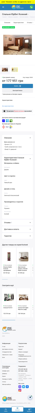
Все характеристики (8, 106)
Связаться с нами (7, 354)
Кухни (4, 376)
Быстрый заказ (17, 90)
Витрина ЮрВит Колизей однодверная (7, 268)
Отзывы (30, 22)
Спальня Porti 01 (7, 307)
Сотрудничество (6, 352)
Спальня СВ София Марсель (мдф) (23, 308)
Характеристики (19, 22)
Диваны (4, 373)
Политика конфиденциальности (24, 355)
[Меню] (3, 7)
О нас (3, 346)
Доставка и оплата (7, 349)
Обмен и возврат (23, 352)
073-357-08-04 (22, 369)
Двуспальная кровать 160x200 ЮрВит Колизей (22, 268)
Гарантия (21, 346)
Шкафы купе (5, 371)
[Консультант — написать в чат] (30, 397)
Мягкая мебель (6, 384)
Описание (7, 22)
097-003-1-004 (22, 371)
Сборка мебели (22, 359)
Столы (4, 381)
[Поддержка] (31, 7)
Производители (22, 361)
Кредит (20, 349)
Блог (3, 357)
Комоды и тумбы (7, 379)
